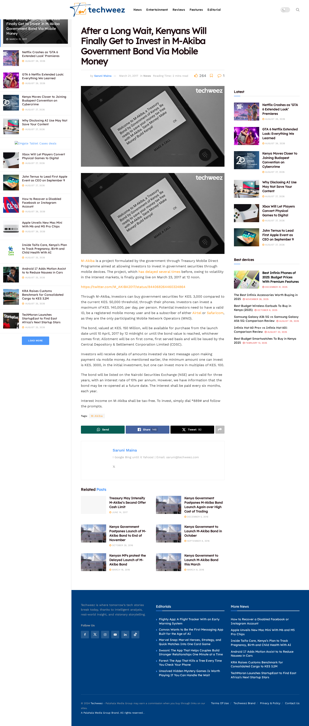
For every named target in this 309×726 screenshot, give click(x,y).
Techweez (97, 703)
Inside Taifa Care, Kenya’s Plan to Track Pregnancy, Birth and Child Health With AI (44, 248)
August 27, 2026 (274, 172)
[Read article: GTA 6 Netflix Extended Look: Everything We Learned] (246, 136)
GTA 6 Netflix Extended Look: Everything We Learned (43, 76)
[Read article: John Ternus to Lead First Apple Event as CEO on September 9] (246, 237)
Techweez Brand (244, 703)
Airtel (196, 313)
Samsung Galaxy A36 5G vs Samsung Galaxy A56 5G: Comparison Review (266, 319)
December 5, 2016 (197, 516)
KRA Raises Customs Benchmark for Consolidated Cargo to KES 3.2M (42, 294)
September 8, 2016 (198, 541)
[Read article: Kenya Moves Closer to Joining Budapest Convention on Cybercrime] (246, 160)
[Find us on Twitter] (95, 634)
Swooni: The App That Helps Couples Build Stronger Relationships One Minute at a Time (191, 652)
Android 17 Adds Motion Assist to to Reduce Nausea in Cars (44, 270)
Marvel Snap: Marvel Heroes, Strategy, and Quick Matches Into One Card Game (190, 642)
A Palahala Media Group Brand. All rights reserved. (112, 712)
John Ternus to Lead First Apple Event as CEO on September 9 (44, 178)
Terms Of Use (220, 703)
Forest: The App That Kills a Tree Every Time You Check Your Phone (190, 663)
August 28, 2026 (274, 119)
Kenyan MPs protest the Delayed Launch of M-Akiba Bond (127, 559)
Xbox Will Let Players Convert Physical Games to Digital (43, 156)
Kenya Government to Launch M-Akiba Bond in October (203, 531)
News (137, 10)
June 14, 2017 (119, 512)
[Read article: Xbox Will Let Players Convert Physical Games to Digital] (246, 213)
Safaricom (215, 313)
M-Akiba (88, 261)
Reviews (179, 10)
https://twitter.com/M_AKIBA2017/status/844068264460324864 (133, 287)
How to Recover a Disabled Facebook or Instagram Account (41, 202)
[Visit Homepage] (97, 9)
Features (196, 10)
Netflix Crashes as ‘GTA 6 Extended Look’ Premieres (40, 54)
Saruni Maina (102, 75)
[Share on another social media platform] (219, 430)
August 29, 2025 (288, 321)
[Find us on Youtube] (115, 634)
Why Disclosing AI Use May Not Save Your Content (44, 122)
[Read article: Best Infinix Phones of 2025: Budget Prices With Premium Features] (246, 280)
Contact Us (292, 703)
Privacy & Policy (270, 703)
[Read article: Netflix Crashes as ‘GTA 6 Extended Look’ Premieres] (246, 112)
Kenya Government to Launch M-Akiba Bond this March (201, 559)
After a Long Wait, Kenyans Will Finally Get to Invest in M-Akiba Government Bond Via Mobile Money (33, 26)
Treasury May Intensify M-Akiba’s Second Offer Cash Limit (127, 502)
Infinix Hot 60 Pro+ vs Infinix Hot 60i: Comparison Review (260, 330)
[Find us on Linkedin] (125, 634)
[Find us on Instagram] (105, 634)
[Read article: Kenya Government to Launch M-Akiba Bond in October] (168, 533)
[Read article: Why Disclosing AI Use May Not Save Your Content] (246, 189)
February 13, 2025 (256, 343)
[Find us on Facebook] (85, 634)
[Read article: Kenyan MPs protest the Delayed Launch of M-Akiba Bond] (93, 562)
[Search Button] (298, 9)
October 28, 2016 (122, 545)
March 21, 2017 (128, 75)
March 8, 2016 (195, 569)
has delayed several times (159, 272)
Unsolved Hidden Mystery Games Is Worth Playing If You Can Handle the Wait (189, 673)
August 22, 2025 (277, 332)
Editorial (214, 10)
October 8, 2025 (266, 310)
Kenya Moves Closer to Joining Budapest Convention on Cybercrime (44, 100)
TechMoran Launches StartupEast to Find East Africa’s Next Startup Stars (41, 318)
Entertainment (157, 10)
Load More (35, 340)
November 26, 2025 (256, 299)
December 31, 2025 (275, 287)
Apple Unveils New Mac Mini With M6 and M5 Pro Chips (42, 224)
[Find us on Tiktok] (135, 634)
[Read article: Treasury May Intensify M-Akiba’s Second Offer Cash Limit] (93, 505)
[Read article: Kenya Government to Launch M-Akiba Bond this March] (168, 562)
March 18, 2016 (120, 569)
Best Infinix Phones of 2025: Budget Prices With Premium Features (280, 277)
